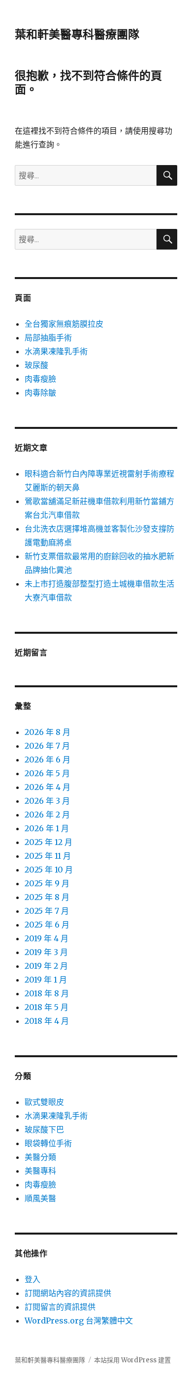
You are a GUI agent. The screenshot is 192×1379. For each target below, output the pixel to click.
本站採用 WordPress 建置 (132, 1360)
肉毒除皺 (40, 392)
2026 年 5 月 (47, 773)
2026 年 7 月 (47, 746)
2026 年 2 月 (47, 814)
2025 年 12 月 (48, 842)
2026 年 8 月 (47, 732)
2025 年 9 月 (47, 883)
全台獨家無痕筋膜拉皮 (64, 324)
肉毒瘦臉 (40, 379)
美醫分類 (40, 1157)
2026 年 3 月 (47, 801)
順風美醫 (40, 1198)
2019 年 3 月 (46, 952)
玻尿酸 (36, 365)
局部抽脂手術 (48, 337)
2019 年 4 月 (46, 938)
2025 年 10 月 (49, 869)
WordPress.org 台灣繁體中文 (79, 1320)
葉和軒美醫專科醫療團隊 (77, 34)
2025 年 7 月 (47, 911)
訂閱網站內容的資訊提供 (68, 1293)
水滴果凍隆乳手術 (56, 351)
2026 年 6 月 (47, 759)
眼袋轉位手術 (48, 1143)
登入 (32, 1279)
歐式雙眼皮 (44, 1102)
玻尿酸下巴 (44, 1129)
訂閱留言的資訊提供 (60, 1307)
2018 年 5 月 (46, 1007)
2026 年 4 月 (47, 787)
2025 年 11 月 (48, 856)
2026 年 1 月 (47, 828)
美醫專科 (40, 1171)
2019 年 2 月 (46, 966)
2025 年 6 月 (47, 924)
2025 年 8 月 (47, 897)
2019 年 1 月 (46, 980)
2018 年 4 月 (47, 1021)
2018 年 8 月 (47, 993)
